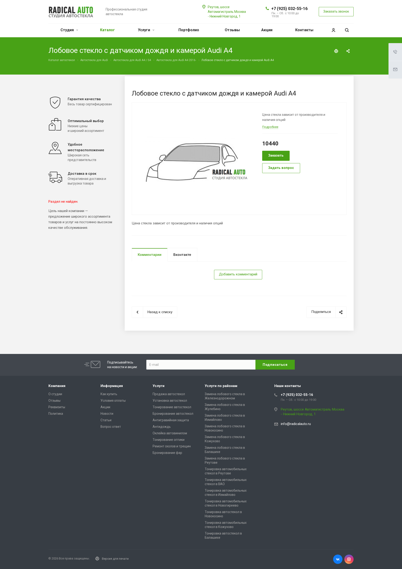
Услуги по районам (221, 386)
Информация (111, 386)
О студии (55, 394)
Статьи (105, 420)
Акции (266, 30)
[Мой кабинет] (333, 30)
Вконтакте (182, 255)
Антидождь (162, 426)
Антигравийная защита (171, 420)
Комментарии (149, 255)
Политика (55, 413)
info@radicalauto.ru (296, 424)
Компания (56, 386)
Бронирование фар (167, 453)
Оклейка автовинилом (170, 433)
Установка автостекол (170, 400)
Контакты (304, 30)
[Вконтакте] (337, 559)
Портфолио (188, 30)
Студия (67, 30)
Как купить (108, 394)
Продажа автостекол (169, 394)
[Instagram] (349, 559)
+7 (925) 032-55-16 (289, 8)
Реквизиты (56, 407)
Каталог (107, 30)
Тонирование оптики (168, 440)
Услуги (144, 30)
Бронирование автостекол (173, 413)
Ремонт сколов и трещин (172, 446)
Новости (106, 413)
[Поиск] (347, 30)
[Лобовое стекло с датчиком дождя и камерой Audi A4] (195, 158)
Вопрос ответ (110, 426)
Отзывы (232, 30)
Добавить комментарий (238, 274)
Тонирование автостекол (172, 407)
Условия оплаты (113, 400)
